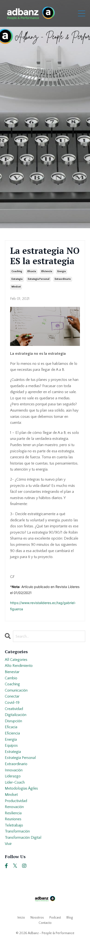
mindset (16, 286)
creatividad (14, 709)
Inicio (21, 918)
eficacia (31, 271)
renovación (14, 807)
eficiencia (46, 271)
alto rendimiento (19, 666)
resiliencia (13, 813)
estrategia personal (38, 279)
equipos (11, 745)
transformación (17, 831)
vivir (8, 844)
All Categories (16, 660)
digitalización (15, 715)
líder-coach (15, 782)
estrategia (17, 279)
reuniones (13, 819)
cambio (11, 678)
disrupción (13, 721)
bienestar (12, 672)
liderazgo (13, 776)
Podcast (55, 918)
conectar (12, 696)
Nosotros (37, 918)
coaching (17, 271)
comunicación (16, 690)
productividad (16, 801)
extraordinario (63, 279)
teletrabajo (14, 825)
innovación (14, 770)
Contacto (45, 923)
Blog (69, 918)
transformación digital (23, 837)
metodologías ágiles (21, 788)
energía (61, 271)
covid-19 (12, 702)
